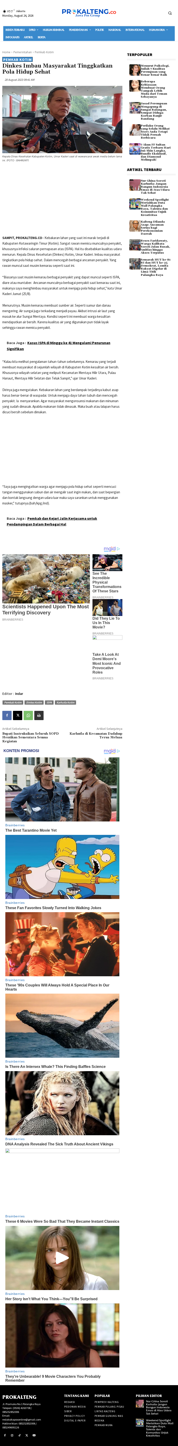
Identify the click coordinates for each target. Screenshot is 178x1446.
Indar (19, 693)
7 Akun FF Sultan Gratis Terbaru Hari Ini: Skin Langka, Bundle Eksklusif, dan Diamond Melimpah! (156, 152)
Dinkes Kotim (34, 702)
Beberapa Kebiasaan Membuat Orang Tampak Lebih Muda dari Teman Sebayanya (154, 89)
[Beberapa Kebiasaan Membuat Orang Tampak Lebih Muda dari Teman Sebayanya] (135, 85)
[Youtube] (34, 1435)
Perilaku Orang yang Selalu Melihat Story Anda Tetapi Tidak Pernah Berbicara (155, 132)
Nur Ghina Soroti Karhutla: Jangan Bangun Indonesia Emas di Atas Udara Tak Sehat (155, 187)
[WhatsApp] (28, 715)
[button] (170, 13)
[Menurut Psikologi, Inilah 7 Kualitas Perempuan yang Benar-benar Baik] (135, 70)
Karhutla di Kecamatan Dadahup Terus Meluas (96, 736)
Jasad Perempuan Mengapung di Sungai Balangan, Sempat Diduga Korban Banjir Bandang (154, 111)
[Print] (39, 715)
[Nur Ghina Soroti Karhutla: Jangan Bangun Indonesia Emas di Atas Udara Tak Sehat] (135, 185)
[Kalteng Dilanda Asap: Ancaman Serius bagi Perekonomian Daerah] (135, 226)
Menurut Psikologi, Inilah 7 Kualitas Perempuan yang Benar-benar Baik (155, 70)
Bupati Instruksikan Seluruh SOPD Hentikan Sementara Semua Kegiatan (30, 738)
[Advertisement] (62, 200)
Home (6, 52)
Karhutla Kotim (65, 702)
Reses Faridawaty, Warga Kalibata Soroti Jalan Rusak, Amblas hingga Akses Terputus (155, 247)
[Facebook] (7, 715)
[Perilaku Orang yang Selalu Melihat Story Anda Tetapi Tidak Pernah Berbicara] (135, 130)
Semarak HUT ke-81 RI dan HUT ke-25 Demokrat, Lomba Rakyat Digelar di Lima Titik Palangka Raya (156, 267)
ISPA (49, 702)
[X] (17, 715)
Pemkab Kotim (44, 52)
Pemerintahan (22, 52)
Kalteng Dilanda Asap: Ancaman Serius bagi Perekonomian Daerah (153, 228)
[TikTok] (19, 1435)
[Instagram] (12, 1435)
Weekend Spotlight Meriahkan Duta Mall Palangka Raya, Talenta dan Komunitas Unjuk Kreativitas (155, 207)
